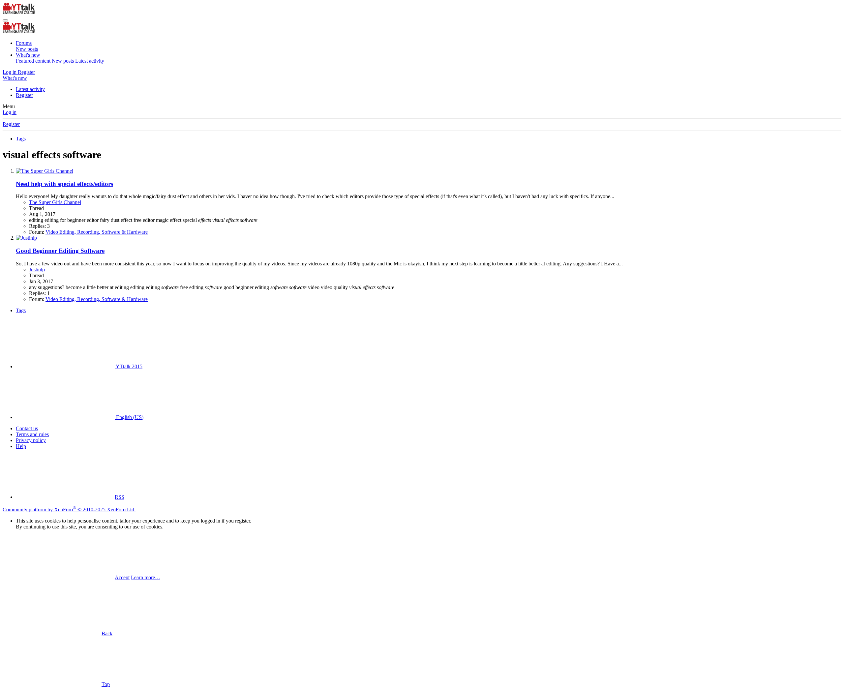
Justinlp (37, 269)
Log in (9, 112)
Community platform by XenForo (69, 509)
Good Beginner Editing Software (60, 250)
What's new (28, 55)
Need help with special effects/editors (64, 183)
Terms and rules (32, 434)
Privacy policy (31, 440)
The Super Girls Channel (55, 202)
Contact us (27, 428)
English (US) (129, 417)
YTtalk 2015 (128, 366)
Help (21, 446)
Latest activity (89, 61)
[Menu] (5, 20)
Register (24, 95)
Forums (24, 43)
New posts (27, 49)
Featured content (33, 61)
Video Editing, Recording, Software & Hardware (96, 232)
